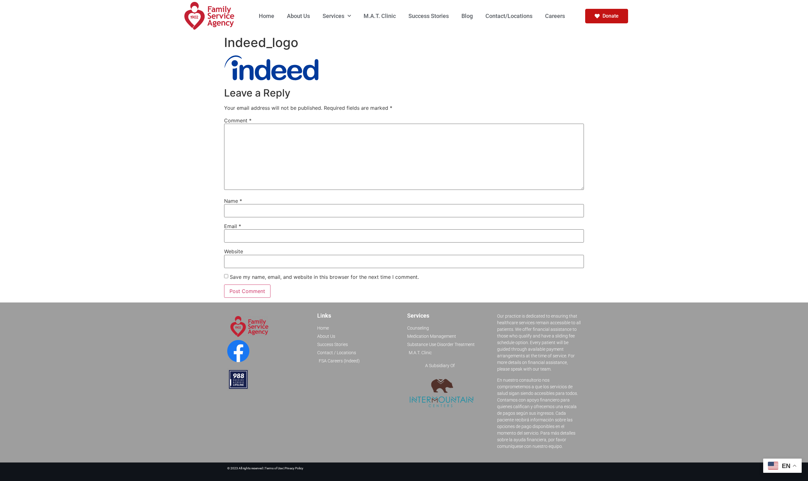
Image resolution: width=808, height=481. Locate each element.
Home (266, 16)
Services (333, 16)
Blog (467, 16)
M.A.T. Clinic (380, 16)
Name (233, 200)
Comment (238, 120)
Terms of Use (274, 468)
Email (232, 226)
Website (233, 251)
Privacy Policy (294, 468)
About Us (298, 16)
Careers (555, 16)
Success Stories (428, 16)
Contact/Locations (508, 16)
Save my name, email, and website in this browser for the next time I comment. (324, 276)
